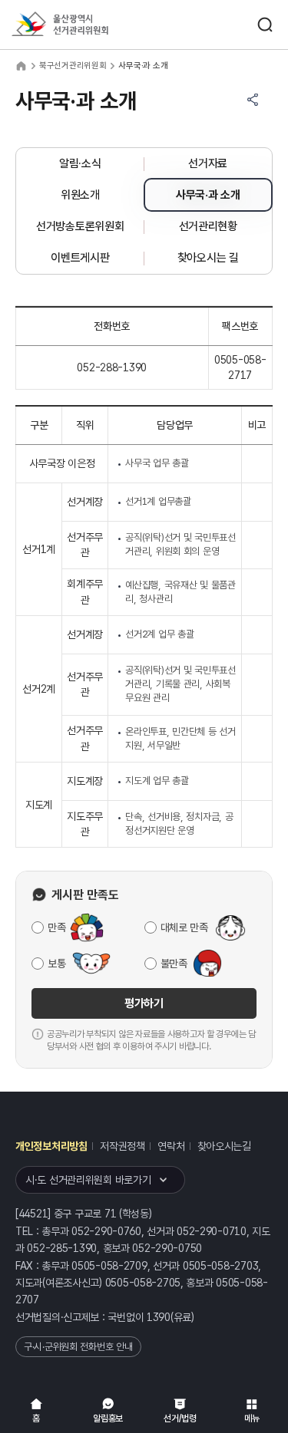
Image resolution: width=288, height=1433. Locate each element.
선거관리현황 (208, 226)
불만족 (174, 963)
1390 (158, 1317)
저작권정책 (122, 1146)
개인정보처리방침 (51, 1146)
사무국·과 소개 (208, 195)
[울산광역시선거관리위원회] (88, 25)
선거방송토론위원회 (80, 226)
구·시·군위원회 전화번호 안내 (78, 1346)
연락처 (170, 1146)
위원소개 (80, 195)
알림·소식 (80, 163)
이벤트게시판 (80, 258)
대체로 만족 (184, 927)
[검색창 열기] (265, 24)
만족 (56, 927)
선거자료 (207, 163)
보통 (56, 963)
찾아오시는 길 (208, 258)
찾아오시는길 (224, 1146)
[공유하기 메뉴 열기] (252, 99)
